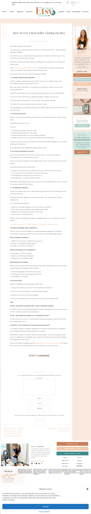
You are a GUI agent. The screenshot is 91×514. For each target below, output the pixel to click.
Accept (45, 507)
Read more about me (82, 67)
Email (39, 403)
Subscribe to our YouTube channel (48, 343)
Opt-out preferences (44, 511)
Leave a (39, 355)
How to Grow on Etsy (38, 41)
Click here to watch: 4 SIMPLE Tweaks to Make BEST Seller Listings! (34, 224)
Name (39, 398)
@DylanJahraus (8, 481)
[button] (87, 489)
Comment (39, 378)
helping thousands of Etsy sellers (26, 68)
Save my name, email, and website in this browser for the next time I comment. (40, 415)
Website (39, 408)
